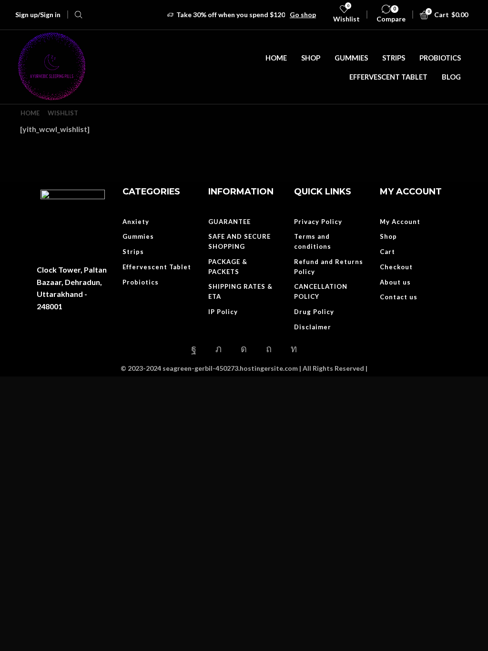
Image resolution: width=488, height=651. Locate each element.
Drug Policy (314, 311)
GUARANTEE (229, 221)
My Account (400, 221)
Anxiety (135, 221)
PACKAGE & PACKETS (227, 266)
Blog (451, 76)
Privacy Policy (318, 221)
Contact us (398, 297)
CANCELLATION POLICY (320, 291)
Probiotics (440, 57)
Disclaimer (312, 327)
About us (395, 282)
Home (276, 57)
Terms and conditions (312, 241)
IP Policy (223, 311)
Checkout (396, 267)
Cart (387, 251)
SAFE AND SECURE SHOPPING (239, 241)
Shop (310, 57)
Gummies (351, 57)
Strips (393, 57)
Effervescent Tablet (388, 76)
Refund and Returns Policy (328, 266)
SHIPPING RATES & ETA (240, 291)
